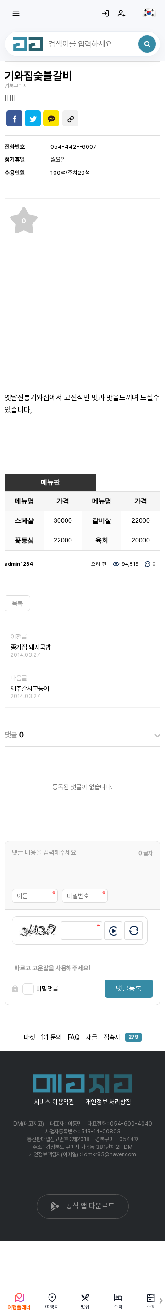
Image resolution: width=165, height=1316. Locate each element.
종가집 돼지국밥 (31, 647)
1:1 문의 (51, 1037)
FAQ (74, 1037)
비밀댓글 (47, 988)
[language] (149, 12)
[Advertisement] (82, 290)
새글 (91, 1037)
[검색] (147, 44)
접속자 (121, 1037)
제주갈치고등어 (30, 688)
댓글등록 (129, 988)
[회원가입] (121, 13)
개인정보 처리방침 (108, 1101)
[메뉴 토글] (16, 13)
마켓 (29, 1037)
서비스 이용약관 (54, 1101)
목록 (17, 603)
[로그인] (105, 13)
